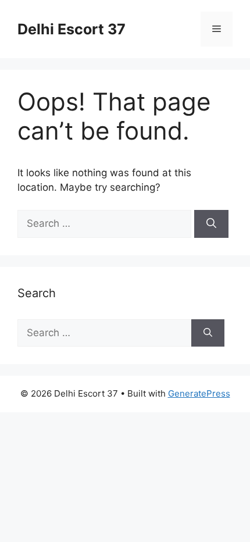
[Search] (211, 224)
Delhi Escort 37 (71, 29)
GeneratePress (199, 393)
